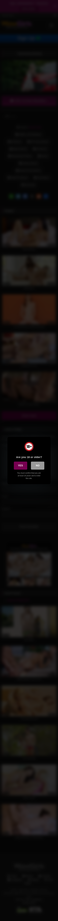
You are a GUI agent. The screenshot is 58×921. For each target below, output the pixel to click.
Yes (20, 465)
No (37, 465)
